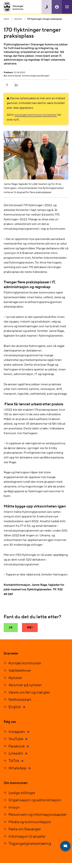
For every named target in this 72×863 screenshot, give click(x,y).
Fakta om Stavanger (24, 829)
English (15, 707)
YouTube (16, 739)
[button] (7, 84)
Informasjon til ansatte (26, 837)
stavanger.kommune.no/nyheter (35, 114)
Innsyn (14, 807)
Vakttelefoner (19, 671)
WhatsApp (17, 768)
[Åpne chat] (65, 846)
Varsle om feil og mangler (29, 692)
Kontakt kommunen (24, 663)
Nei (30, 627)
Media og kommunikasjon (29, 822)
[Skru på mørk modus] (47, 7)
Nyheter (15, 678)
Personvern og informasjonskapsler (37, 815)
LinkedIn (16, 753)
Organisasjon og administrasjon (34, 800)
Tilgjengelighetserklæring (29, 844)
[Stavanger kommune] (14, 7)
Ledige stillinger (21, 793)
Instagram (17, 732)
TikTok (14, 761)
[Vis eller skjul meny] (67, 7)
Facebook (16, 746)
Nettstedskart (19, 700)
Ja (11, 627)
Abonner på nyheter (25, 685)
